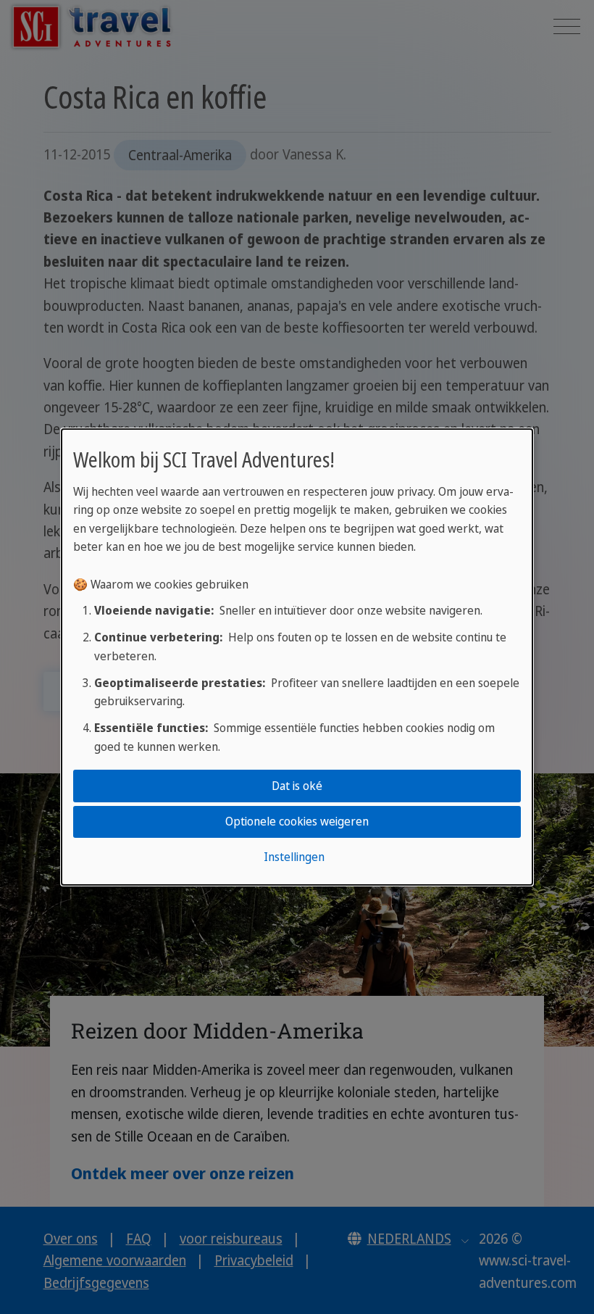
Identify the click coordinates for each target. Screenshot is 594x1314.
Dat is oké (297, 786)
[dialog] (297, 657)
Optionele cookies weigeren (297, 821)
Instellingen (294, 857)
